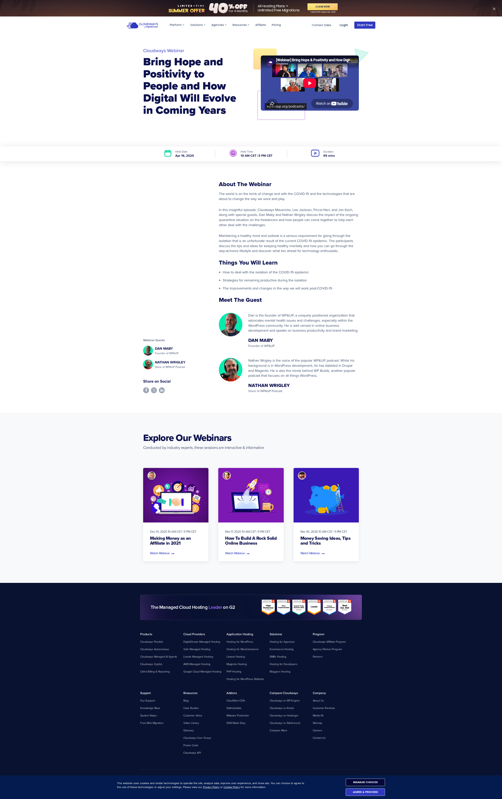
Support (145, 692)
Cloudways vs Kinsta (282, 708)
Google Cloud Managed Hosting (202, 671)
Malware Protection (237, 715)
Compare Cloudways (284, 692)
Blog (186, 700)
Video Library (191, 723)
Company (319, 692)
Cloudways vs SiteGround (285, 723)
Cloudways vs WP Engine (285, 700)
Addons (231, 692)
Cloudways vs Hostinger (284, 715)
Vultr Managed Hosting (196, 649)
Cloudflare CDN (235, 700)
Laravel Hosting (235, 656)
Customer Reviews (324, 708)
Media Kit (318, 715)
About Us (318, 700)
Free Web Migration (151, 723)
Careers (317, 730)
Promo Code (190, 745)
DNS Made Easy (236, 723)
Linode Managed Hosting (198, 656)
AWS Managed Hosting (196, 664)
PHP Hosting (233, 671)
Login (344, 25)
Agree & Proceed (365, 792)
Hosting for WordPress (239, 641)
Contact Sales (321, 25)
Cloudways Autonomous (154, 649)
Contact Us (319, 737)
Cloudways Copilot (151, 664)
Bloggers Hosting (280, 671)
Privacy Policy (211, 787)
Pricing (276, 25)
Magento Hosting (236, 664)
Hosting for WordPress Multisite (245, 679)
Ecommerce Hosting (282, 649)
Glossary (188, 730)
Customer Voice (192, 715)
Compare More (278, 730)
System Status (148, 715)
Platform (176, 25)
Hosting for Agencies (282, 641)
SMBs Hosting (278, 656)
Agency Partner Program (327, 649)
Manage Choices (365, 782)
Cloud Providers (194, 634)
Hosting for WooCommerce (242, 649)
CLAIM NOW (322, 6)
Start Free (365, 25)
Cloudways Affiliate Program (329, 641)
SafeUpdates (234, 708)
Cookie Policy (232, 787)
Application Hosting (239, 634)
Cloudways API (192, 752)
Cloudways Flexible (151, 641)
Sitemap (317, 723)
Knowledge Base (150, 708)
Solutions (197, 25)
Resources (240, 25)
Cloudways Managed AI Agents (158, 656)
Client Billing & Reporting (155, 671)
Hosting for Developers (283, 664)
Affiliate (260, 25)
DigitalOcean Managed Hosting (201, 641)
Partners (318, 656)
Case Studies (191, 708)
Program (318, 634)
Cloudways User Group (197, 737)
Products (146, 634)
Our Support (147, 700)
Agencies (218, 25)
